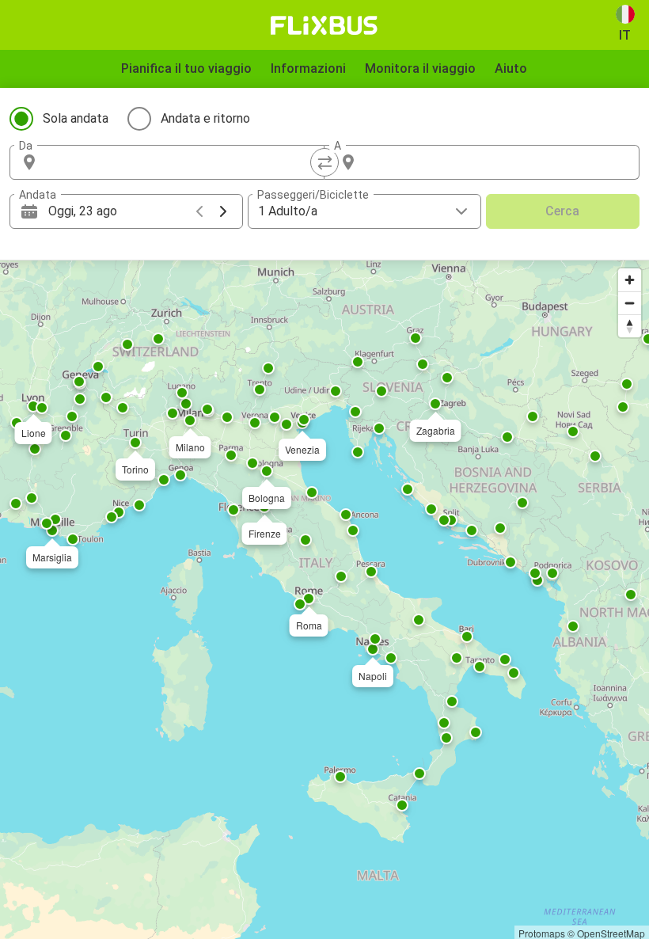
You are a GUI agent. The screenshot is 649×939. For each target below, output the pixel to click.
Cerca (562, 211)
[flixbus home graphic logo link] (324, 25)
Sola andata (75, 118)
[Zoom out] (629, 302)
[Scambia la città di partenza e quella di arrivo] (324, 162)
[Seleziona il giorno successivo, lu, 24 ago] (223, 211)
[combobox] (181, 162)
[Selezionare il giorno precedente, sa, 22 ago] (199, 211)
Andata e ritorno (205, 118)
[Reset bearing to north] (629, 325)
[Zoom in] (629, 279)
